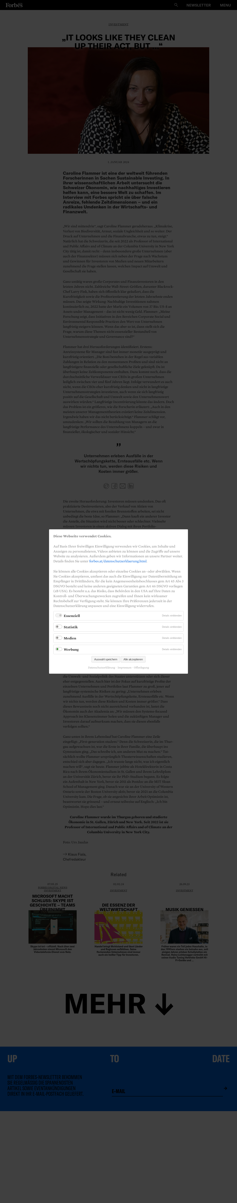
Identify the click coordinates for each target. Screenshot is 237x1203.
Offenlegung (141, 667)
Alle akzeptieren (133, 659)
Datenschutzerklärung (101, 667)
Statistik (71, 627)
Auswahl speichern (105, 659)
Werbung (71, 649)
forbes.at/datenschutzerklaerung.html (117, 561)
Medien (70, 638)
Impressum (124, 667)
